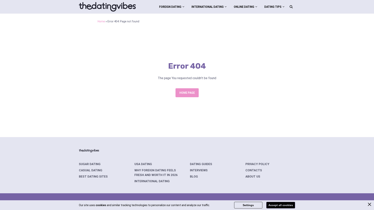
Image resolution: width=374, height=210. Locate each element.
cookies (101, 205)
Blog (194, 176)
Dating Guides (201, 164)
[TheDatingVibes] (107, 7)
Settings (248, 205)
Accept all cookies (280, 205)
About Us (252, 176)
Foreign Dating (170, 6)
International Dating (207, 6)
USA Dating (143, 164)
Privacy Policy (257, 164)
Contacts (253, 170)
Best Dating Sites (93, 176)
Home (101, 21)
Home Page (187, 92)
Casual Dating (90, 170)
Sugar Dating (90, 164)
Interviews (199, 170)
